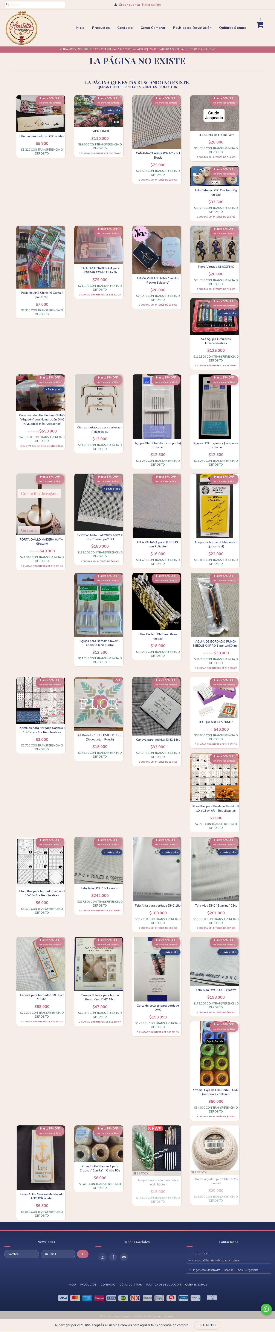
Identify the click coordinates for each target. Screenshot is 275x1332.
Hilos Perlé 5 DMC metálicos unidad (158, 636)
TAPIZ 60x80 (100, 131)
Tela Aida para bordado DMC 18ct (158, 906)
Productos (101, 27)
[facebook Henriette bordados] (113, 1257)
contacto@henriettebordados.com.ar (216, 1260)
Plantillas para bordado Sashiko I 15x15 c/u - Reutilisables (42, 893)
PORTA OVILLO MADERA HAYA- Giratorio (42, 542)
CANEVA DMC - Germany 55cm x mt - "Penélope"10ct (99, 537)
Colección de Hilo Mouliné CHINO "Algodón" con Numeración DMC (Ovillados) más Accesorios (42, 419)
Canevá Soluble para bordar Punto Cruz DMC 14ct (100, 997)
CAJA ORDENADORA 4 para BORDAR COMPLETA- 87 (100, 270)
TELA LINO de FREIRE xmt (216, 135)
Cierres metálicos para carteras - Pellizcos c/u (99, 429)
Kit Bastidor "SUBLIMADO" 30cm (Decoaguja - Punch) (100, 737)
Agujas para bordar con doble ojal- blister (158, 1182)
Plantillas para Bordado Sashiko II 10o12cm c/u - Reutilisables (42, 730)
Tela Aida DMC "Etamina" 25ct (216, 906)
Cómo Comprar (153, 27)
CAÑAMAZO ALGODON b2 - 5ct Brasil (158, 155)
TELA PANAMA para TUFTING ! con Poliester (158, 544)
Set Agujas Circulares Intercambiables (216, 341)
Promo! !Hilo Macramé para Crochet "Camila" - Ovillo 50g (100, 1168)
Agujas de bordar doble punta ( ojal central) (215, 544)
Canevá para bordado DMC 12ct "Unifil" (42, 997)
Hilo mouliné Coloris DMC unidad (42, 136)
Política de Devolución (192, 27)
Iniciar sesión (151, 4)
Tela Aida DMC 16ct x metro (100, 888)
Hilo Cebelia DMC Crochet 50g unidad (216, 192)
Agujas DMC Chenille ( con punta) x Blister (158, 445)
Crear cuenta (129, 4)
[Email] (124, 1257)
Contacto (125, 27)
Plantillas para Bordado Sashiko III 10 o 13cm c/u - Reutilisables (215, 808)
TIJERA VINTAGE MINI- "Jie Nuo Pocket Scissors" (158, 280)
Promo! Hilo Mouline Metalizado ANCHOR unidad (42, 1196)
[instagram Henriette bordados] (102, 1257)
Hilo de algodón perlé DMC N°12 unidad (216, 1181)
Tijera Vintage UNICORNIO (216, 267)
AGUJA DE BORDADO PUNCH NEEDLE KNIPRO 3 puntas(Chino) (216, 644)
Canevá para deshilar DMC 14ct (158, 740)
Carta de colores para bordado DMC (158, 1008)
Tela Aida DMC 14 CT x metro (216, 990)
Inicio (80, 27)
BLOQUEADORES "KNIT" (216, 722)
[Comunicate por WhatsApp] (266, 1309)
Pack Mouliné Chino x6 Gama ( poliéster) (42, 295)
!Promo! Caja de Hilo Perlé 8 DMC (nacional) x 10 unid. (216, 1092)
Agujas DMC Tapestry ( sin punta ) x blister (215, 445)
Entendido (207, 1325)
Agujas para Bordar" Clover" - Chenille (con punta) (100, 643)
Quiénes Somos (232, 27)
